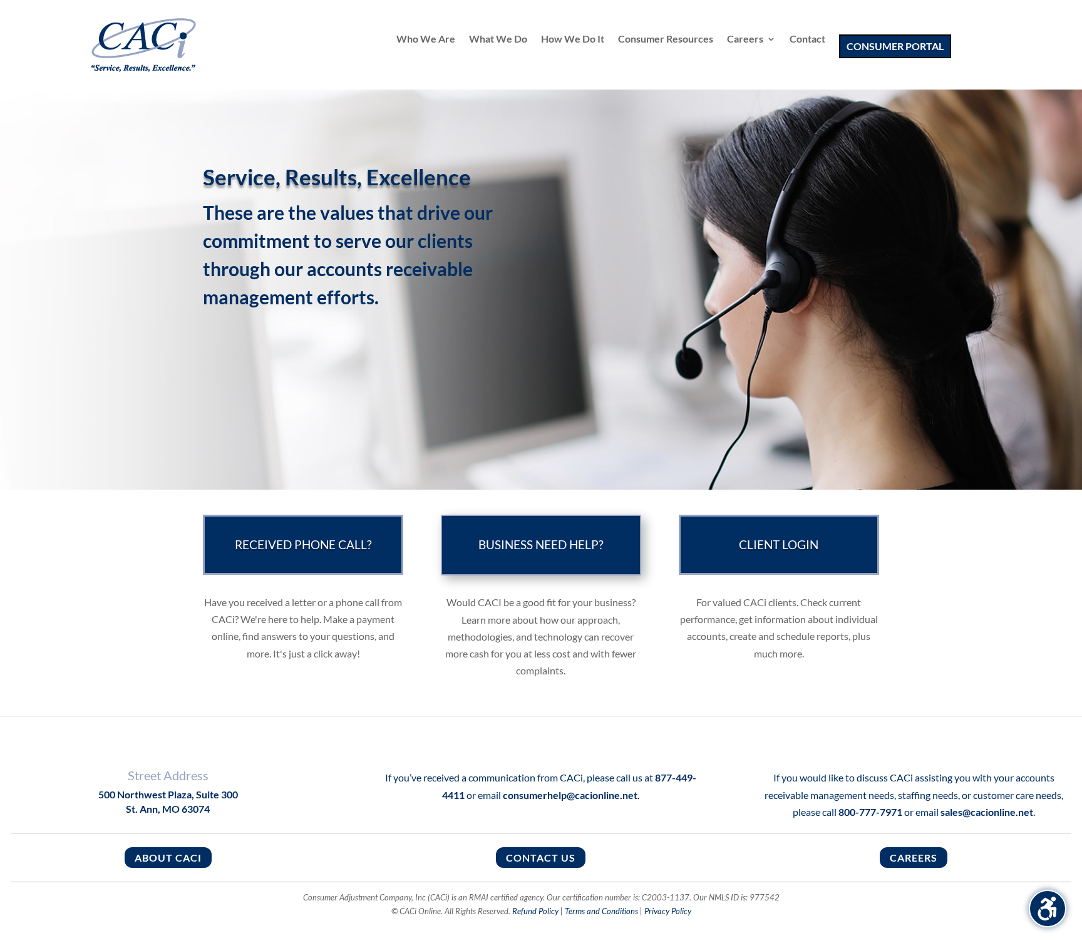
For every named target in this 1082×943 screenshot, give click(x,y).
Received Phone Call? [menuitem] (303, 546)
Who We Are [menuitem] (425, 39)
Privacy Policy (667, 911)
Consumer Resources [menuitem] (665, 39)
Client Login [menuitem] (778, 546)
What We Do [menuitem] (498, 39)
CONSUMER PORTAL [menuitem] (895, 46)
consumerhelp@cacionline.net (570, 795)
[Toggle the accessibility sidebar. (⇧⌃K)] (1047, 908)
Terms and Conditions (601, 911)
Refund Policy (535, 911)
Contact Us (540, 857)
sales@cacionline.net (986, 812)
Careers (913, 857)
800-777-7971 (870, 812)
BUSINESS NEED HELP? (541, 544)
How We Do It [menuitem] (572, 39)
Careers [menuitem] (745, 39)
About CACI (168, 857)
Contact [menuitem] (807, 39)
